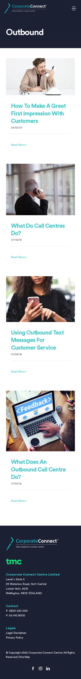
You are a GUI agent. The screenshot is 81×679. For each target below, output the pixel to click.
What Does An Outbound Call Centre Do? (38, 469)
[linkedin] (48, 668)
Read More (18, 145)
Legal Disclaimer (16, 633)
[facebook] (33, 668)
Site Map (24, 657)
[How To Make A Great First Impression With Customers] (40, 76)
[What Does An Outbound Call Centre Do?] (40, 421)
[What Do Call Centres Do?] (40, 189)
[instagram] (40, 668)
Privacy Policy (14, 637)
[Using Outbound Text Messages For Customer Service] (40, 299)
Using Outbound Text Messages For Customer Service (37, 340)
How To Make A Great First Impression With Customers (38, 113)
